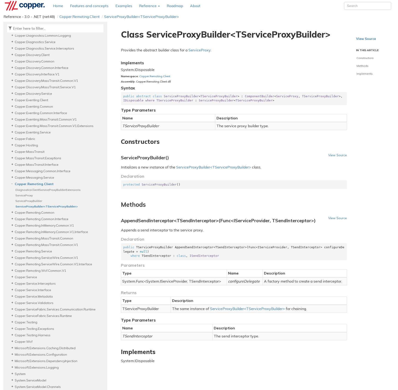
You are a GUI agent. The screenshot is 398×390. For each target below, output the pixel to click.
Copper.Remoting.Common (34, 212)
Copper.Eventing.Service (33, 132)
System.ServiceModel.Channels (38, 387)
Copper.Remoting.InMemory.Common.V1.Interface (51, 232)
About (195, 5)
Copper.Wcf (23, 342)
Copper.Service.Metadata (34, 296)
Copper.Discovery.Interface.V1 (37, 74)
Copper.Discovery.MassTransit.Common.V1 (46, 81)
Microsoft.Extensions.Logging (37, 367)
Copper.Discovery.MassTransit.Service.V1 (45, 87)
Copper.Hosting (26, 145)
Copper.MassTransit (29, 152)
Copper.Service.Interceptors (35, 283)
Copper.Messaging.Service (34, 177)
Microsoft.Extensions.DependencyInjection (46, 361)
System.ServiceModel (30, 380)
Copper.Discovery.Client (32, 55)
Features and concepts (89, 5)
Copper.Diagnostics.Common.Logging (43, 35)
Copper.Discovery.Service (33, 94)
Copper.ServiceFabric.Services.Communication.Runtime (55, 309)
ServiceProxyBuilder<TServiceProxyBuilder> (141, 16)
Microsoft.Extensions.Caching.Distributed (45, 348)
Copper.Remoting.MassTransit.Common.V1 (46, 245)
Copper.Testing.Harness (32, 335)
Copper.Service (26, 277)
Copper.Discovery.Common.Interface (41, 68)
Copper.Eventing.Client (31, 100)
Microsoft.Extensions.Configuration (41, 354)
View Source (337, 155)
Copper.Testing (26, 322)
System (20, 374)
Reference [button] (148, 5)
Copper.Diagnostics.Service (35, 42)
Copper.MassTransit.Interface (37, 164)
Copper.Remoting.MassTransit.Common (44, 238)
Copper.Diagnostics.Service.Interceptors (44, 48)
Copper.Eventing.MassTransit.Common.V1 (46, 119)
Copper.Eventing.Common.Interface (41, 113)
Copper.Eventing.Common (34, 106)
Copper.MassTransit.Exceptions (38, 158)
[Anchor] (118, 141)
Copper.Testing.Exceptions (34, 329)
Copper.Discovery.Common (34, 61)
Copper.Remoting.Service (33, 251)
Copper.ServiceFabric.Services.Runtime (43, 316)
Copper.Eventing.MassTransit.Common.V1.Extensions (54, 126)
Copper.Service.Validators (34, 303)
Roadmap (175, 5)
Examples (123, 5)
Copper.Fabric (25, 139)
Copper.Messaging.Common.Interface (42, 171)
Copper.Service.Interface (33, 290)
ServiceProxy (24, 195)
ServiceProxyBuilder (28, 201)
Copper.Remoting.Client (79, 16)
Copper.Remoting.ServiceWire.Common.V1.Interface (53, 264)
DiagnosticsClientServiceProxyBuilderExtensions (48, 190)
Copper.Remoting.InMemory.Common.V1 (44, 225)
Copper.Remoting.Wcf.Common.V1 (40, 271)
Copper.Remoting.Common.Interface (41, 219)
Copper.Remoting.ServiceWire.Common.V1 (46, 258)
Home (58, 5)
